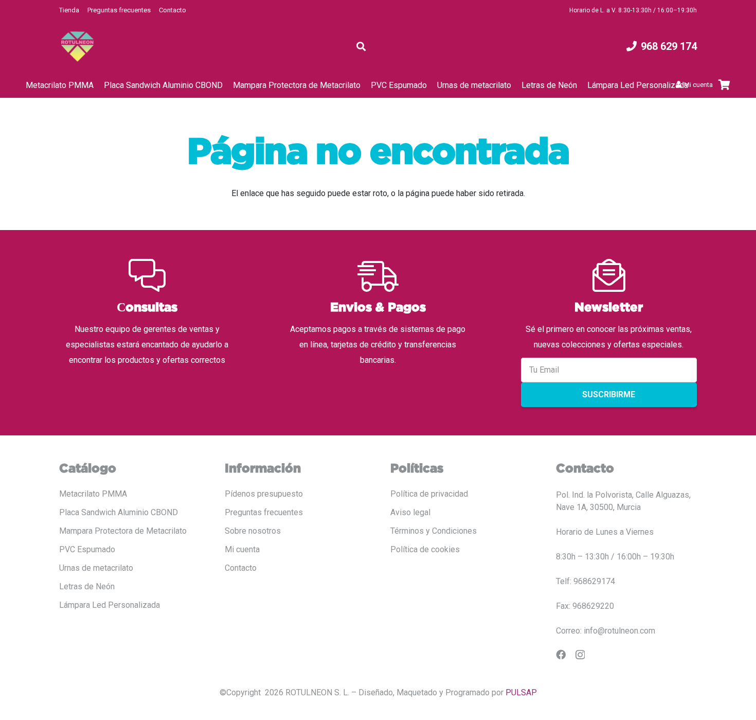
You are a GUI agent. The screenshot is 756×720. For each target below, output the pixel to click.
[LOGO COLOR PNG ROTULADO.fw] (77, 46)
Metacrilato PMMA (93, 494)
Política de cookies (425, 549)
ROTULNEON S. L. (317, 692)
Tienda (69, 10)
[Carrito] (724, 85)
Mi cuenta (242, 549)
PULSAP (521, 692)
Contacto (172, 10)
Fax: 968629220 (585, 606)
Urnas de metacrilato (96, 568)
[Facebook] (561, 654)
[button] (361, 46)
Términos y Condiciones (433, 531)
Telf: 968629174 (585, 581)
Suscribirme (608, 394)
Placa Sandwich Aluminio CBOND (118, 512)
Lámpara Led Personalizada (109, 605)
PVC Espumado (87, 549)
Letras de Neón (87, 586)
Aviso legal (410, 512)
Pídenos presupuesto (264, 494)
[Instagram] (580, 654)
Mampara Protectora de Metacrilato (123, 531)
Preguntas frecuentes (119, 10)
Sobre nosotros (253, 531)
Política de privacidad (429, 494)
